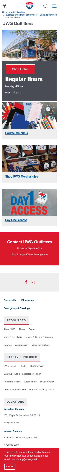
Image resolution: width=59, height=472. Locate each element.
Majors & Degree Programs (39, 337)
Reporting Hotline (12, 381)
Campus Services (48, 15)
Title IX (23, 365)
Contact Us (10, 300)
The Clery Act (37, 365)
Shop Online (20, 69)
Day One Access (16, 220)
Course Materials (16, 133)
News (22, 329)
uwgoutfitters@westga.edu (33, 254)
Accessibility (30, 381)
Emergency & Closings (17, 308)
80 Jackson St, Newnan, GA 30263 (21, 437)
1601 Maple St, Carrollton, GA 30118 (22, 415)
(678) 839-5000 (11, 422)
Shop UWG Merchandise (21, 176)
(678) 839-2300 (11, 444)
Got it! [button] (9, 466)
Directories (27, 300)
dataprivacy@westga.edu (24, 459)
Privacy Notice (16, 455)
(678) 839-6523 (33, 248)
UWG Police (10, 365)
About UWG (10, 329)
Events (32, 329)
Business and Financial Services (21, 15)
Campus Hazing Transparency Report (22, 373)
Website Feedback (41, 344)
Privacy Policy (47, 381)
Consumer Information (15, 389)
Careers (8, 344)
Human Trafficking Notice (41, 389)
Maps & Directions (13, 337)
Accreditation (21, 344)
